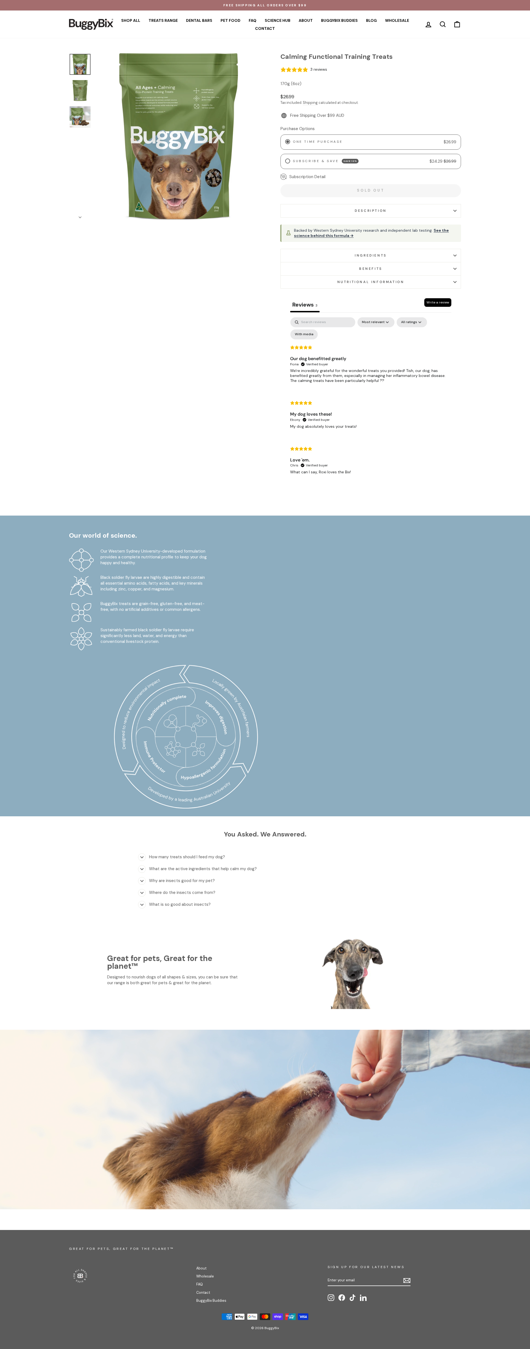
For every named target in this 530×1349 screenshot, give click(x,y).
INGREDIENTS (371, 255)
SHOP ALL (130, 20)
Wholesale (205, 1276)
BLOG (371, 20)
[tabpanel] (370, 400)
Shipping (310, 102)
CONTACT (265, 28)
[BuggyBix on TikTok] (352, 1297)
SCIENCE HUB (277, 20)
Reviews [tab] (304, 304)
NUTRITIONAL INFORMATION (370, 282)
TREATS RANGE (163, 20)
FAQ (252, 20)
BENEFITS (370, 268)
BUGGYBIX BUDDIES (339, 20)
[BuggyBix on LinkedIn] (363, 1297)
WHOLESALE (397, 20)
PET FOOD (230, 20)
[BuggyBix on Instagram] (331, 1297)
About (201, 1268)
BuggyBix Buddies (211, 1300)
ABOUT (306, 20)
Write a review (437, 302)
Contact (203, 1292)
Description (371, 210)
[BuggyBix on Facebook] (341, 1297)
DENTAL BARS (199, 20)
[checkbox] (304, 334)
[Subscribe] (406, 1280)
